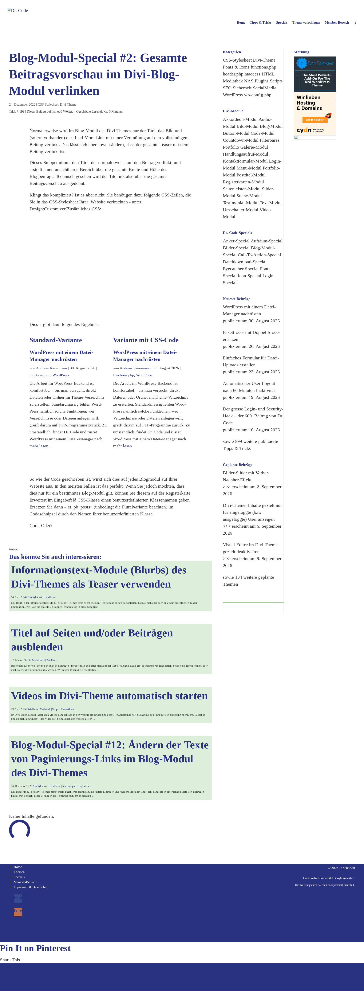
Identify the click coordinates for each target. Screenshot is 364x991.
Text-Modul (271, 202)
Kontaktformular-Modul (245, 161)
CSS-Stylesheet (48, 104)
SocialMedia (264, 87)
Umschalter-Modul (240, 209)
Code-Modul (262, 133)
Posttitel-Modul (251, 174)
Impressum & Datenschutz (31, 887)
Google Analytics (344, 878)
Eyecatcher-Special (241, 268)
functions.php (39, 375)
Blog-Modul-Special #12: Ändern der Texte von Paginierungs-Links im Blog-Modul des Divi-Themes (110, 759)
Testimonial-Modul (240, 202)
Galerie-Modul (254, 147)
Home (241, 22)
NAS (248, 80)
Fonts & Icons (236, 67)
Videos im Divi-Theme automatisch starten (109, 696)
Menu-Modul (249, 168)
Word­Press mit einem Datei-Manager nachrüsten (145, 355)
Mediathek (45, 709)
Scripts (55, 709)
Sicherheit (242, 87)
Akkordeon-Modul (240, 119)
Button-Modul (236, 133)
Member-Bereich (337, 22)
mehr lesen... (40, 446)
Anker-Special (236, 240)
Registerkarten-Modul (243, 181)
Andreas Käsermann (51, 368)
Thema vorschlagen (306, 22)
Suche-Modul (249, 195)
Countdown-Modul (240, 140)
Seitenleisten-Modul (242, 188)
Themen (19, 872)
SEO (227, 87)
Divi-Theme (68, 104)
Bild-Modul (247, 126)
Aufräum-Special (266, 240)
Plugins (262, 80)
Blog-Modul (84, 786)
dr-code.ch (348, 868)
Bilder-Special (236, 247)
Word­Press (60, 375)
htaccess (252, 74)
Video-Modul (67, 709)
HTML (268, 74)
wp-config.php (257, 94)
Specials (282, 22)
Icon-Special (249, 275)
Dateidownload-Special (244, 261)
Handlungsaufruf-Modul (245, 154)
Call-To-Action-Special (259, 254)
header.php (233, 74)
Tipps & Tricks (261, 22)
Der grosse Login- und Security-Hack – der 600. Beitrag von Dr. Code (253, 415)
